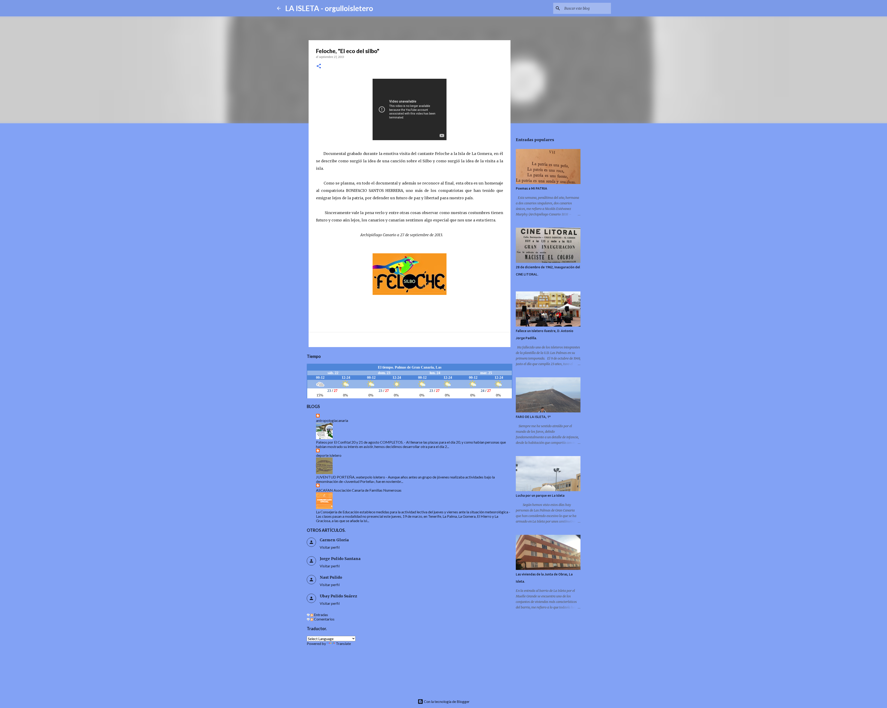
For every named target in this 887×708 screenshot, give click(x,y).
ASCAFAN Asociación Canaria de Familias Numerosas (358, 490)
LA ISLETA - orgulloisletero (329, 8)
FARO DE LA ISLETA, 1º (533, 417)
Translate (343, 643)
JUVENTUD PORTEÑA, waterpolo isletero (350, 477)
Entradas (320, 614)
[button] (319, 66)
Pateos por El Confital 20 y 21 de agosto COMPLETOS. (359, 442)
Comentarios (323, 619)
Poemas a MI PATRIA (531, 188)
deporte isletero (328, 455)
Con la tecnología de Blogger (446, 701)
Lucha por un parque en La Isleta (540, 495)
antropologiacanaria (332, 420)
